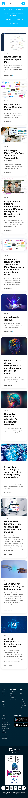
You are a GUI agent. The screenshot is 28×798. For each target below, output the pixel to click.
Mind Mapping (13, 691)
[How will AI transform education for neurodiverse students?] (14, 399)
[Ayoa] (7, 4)
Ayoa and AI (4, 736)
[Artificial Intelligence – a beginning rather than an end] (14, 624)
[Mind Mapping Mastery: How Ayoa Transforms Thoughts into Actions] (14, 135)
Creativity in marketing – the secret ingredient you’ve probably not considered (12, 472)
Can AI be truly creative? (11, 318)
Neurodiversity (13, 699)
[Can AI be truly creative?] (14, 302)
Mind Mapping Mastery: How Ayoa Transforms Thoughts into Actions (14, 155)
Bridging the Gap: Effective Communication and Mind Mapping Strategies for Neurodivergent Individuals (13, 209)
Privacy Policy (5, 722)
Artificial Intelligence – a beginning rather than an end (12, 643)
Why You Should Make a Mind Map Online (13, 107)
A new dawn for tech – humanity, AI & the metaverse (14, 586)
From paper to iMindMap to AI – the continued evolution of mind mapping (13, 526)
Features (4, 698)
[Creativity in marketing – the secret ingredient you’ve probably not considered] (14, 452)
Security (3, 696)
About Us (4, 693)
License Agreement (6, 724)
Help (21, 691)
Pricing (3, 691)
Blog (3, 704)
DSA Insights (14, 24)
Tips (10, 10)
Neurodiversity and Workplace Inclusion (14, 15)
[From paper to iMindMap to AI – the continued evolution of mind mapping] (14, 507)
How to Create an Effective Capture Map (13, 59)
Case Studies (20, 10)
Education (19, 20)
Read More (8, 75)
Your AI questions (5, 738)
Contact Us (22, 696)
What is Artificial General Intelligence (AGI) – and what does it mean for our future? (13, 367)
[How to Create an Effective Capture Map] (14, 42)
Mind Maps (8, 20)
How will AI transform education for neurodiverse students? (11, 419)
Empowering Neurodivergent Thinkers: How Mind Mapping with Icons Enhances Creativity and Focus (14, 267)
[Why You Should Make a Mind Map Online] (14, 90)
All (5, 10)
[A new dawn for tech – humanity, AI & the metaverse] (14, 569)
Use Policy (4, 726)
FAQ (21, 693)
